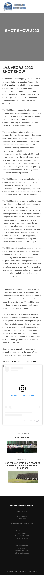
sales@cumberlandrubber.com (24, 361)
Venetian (10, 232)
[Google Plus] (35, 4)
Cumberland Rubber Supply (16, 571)
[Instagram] (39, 4)
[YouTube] (37, 11)
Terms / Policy (32, 571)
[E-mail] (35, 1)
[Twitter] (39, 8)
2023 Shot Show (9, 85)
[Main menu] (29, 9)
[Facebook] (39, 1)
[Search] (29, 3)
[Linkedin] (35, 8)
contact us (20, 349)
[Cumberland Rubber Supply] (14, 6)
